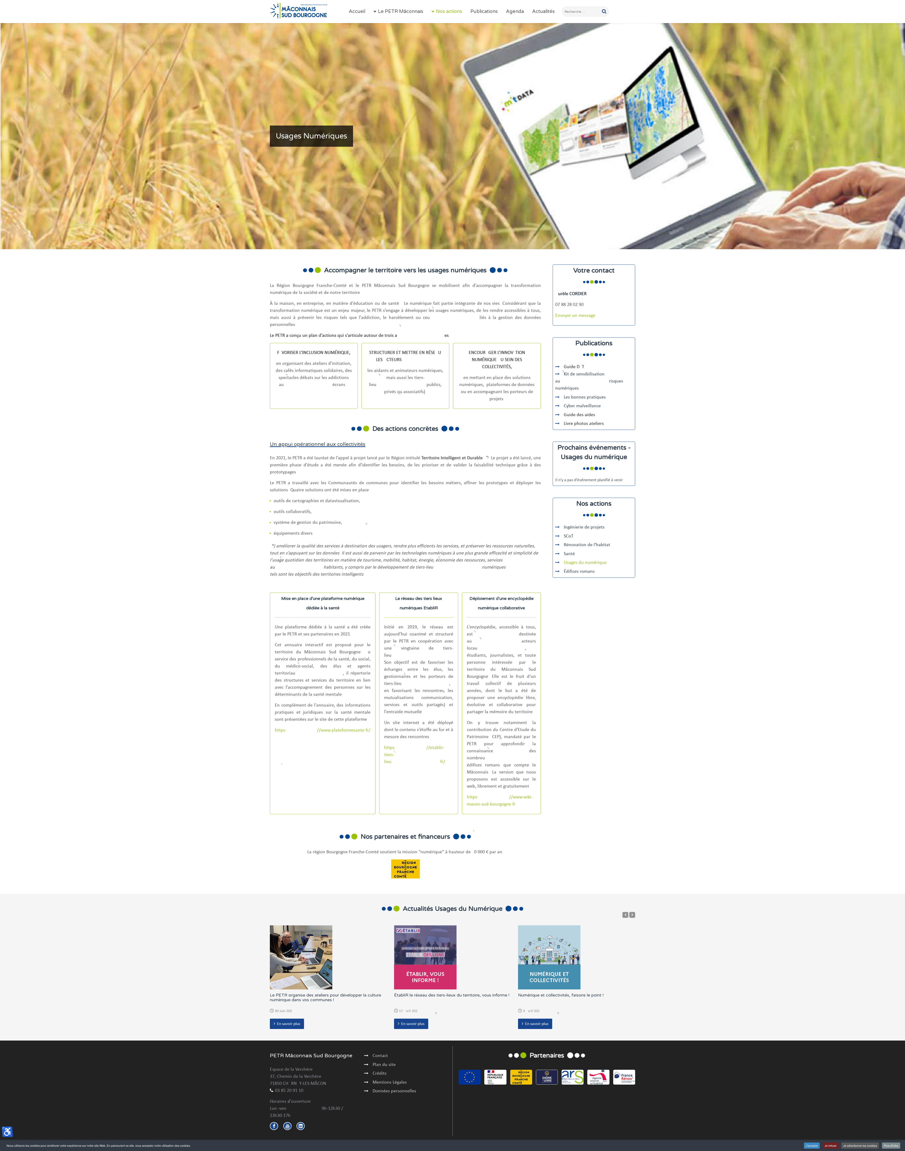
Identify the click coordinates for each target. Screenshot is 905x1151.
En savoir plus (288, 1024)
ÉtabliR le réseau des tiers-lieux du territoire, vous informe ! (451, 995)
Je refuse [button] (830, 1145)
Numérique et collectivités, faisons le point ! (561, 995)
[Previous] (625, 915)
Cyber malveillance (583, 406)
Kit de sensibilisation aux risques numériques (589, 381)
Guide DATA (575, 367)
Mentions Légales (390, 1082)
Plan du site (384, 1064)
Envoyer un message (575, 315)
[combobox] (585, 11)
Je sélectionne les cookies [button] (860, 1145)
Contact (380, 1055)
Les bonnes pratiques (585, 397)
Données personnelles (394, 1091)
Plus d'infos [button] (891, 1145)
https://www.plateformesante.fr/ (322, 730)
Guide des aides (579, 415)
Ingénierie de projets (584, 527)
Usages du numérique (585, 562)
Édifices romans (579, 571)
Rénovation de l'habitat (587, 545)
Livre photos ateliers (584, 423)
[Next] (632, 915)
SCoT (568, 536)
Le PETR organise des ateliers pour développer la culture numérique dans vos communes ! (325, 997)
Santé (569, 554)
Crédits (380, 1073)
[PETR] (299, 10)
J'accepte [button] (812, 1145)
